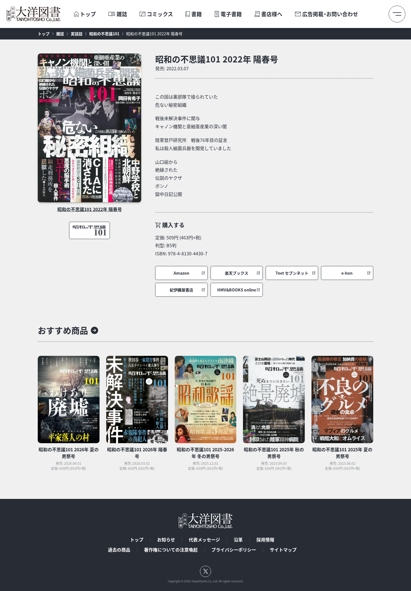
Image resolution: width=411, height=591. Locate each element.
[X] (205, 571)
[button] (181, 273)
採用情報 (265, 539)
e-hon (347, 273)
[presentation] (76, 14)
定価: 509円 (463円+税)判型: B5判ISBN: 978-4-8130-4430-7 (181, 245)
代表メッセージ (204, 539)
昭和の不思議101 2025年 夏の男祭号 (342, 452)
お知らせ (166, 539)
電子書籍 (231, 14)
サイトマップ (283, 549)
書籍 (196, 14)
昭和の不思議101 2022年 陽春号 (154, 33)
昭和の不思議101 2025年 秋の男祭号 (274, 452)
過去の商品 (119, 549)
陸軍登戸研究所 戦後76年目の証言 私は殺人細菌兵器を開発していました (193, 144)
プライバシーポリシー (233, 549)
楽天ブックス (236, 273)
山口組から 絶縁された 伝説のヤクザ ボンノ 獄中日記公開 (168, 177)
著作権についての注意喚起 (171, 549)
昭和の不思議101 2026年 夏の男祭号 (69, 452)
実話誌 (76, 33)
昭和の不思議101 (104, 33)
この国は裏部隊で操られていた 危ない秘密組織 (186, 100)
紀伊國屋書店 (181, 290)
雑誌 (122, 14)
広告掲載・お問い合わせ (330, 14)
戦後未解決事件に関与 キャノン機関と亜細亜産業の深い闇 (191, 122)
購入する (173, 225)
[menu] (397, 14)
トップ (88, 14)
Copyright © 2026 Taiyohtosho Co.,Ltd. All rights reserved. (206, 581)
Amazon (181, 273)
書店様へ (271, 14)
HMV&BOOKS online (236, 290)
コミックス (160, 14)
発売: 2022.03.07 (172, 68)
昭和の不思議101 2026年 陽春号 (137, 452)
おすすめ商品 (63, 330)
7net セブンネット (291, 273)
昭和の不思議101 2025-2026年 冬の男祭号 (205, 452)
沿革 (238, 539)
